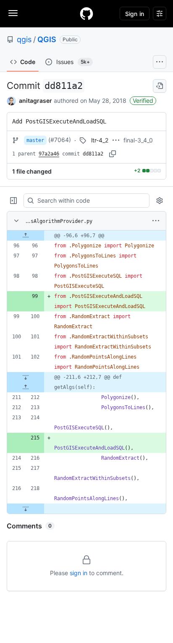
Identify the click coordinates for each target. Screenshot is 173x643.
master (35, 140)
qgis (24, 39)
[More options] (156, 221)
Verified (143, 100)
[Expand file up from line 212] (25, 387)
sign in (78, 572)
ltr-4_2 (99, 140)
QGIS (46, 39)
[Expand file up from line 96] (25, 235)
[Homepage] (86, 13)
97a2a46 (49, 154)
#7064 (59, 139)
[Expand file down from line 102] (25, 377)
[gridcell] (86, 235)
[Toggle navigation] (13, 13)
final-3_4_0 (138, 140)
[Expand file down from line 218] (25, 509)
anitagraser (35, 100)
